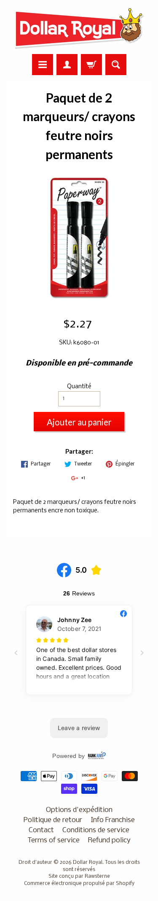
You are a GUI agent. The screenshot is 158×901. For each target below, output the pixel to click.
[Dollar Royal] (79, 28)
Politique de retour (53, 820)
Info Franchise (113, 820)
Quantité (79, 387)
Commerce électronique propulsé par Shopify (79, 883)
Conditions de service (95, 830)
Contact (41, 830)
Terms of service (53, 840)
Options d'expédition (79, 810)
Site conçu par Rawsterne (79, 876)
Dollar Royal (87, 862)
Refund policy (109, 840)
